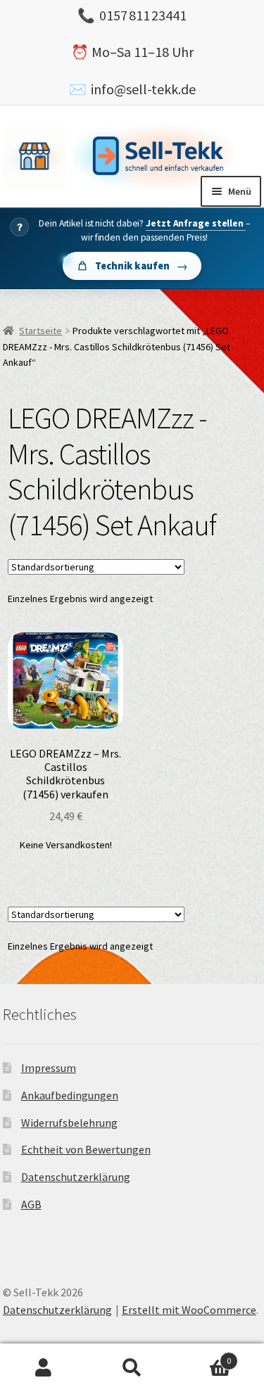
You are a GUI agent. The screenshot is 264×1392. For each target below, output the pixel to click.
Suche (132, 1368)
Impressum (48, 1068)
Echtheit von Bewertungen (86, 1149)
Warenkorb (203, 1356)
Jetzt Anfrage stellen (196, 223)
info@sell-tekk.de (143, 89)
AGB (31, 1204)
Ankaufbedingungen (69, 1095)
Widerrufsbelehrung (69, 1123)
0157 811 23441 (143, 15)
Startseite (40, 330)
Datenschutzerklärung (75, 1177)
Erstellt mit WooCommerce (189, 1310)
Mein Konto (44, 1368)
